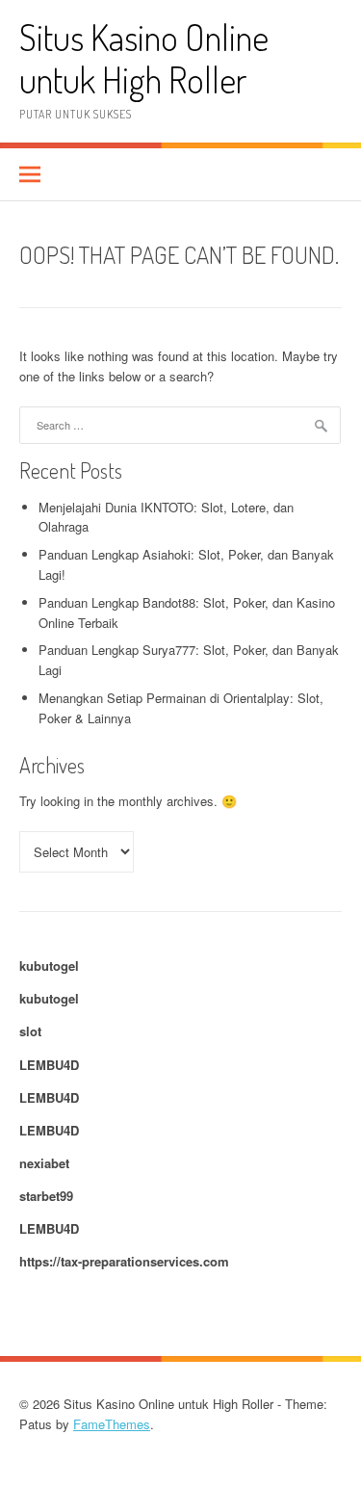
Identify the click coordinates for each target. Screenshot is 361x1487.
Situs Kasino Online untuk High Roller (144, 58)
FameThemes (111, 1424)
